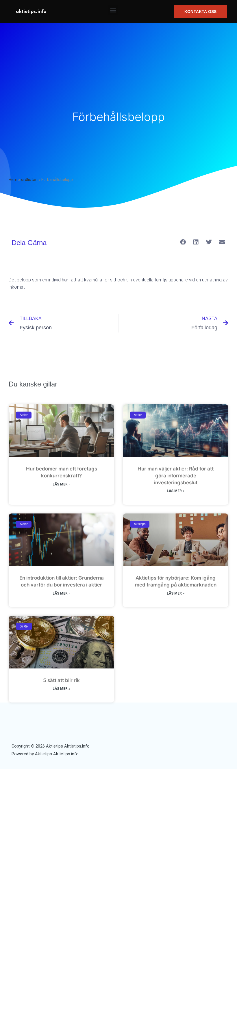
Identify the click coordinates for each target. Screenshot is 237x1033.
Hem (13, 179)
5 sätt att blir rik (61, 680)
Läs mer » (61, 484)
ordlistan (29, 179)
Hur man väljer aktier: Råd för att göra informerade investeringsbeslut (176, 475)
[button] (113, 10)
